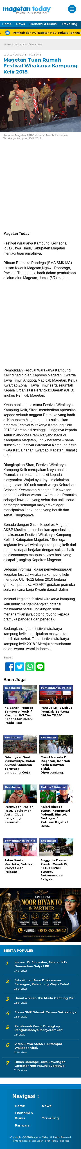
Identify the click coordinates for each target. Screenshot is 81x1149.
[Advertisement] (40, 189)
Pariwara (22, 1125)
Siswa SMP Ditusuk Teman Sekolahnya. (46, 1012)
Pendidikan (21, 44)
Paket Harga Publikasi (56, 1140)
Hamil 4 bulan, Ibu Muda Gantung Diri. (45, 998)
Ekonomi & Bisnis (43, 24)
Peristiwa (36, 44)
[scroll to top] (73, 1142)
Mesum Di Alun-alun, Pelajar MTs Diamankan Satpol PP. (41, 964)
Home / (8, 44)
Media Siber (36, 1140)
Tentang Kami (20, 1140)
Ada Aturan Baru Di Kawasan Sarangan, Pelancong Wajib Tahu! (42, 982)
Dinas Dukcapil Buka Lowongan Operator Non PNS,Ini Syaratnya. (40, 1063)
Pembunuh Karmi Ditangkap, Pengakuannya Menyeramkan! (39, 1028)
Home (7, 24)
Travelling (69, 24)
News (20, 24)
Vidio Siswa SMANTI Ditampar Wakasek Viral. (38, 1045)
